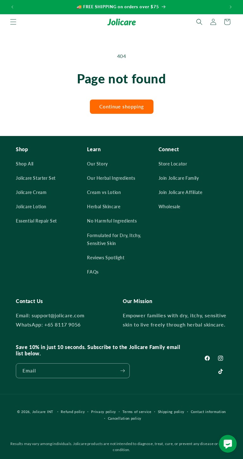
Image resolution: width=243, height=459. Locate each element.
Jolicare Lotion (31, 206)
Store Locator (173, 163)
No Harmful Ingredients (112, 220)
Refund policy (73, 412)
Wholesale (169, 206)
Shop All (25, 163)
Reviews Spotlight (105, 257)
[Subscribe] (122, 370)
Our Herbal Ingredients (111, 178)
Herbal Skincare (103, 206)
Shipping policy (171, 412)
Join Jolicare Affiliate (180, 192)
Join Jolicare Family (179, 178)
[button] (13, 22)
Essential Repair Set (36, 220)
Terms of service (137, 412)
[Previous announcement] (12, 7)
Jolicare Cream (31, 192)
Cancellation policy (124, 418)
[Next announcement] (231, 7)
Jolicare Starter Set (36, 178)
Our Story (97, 163)
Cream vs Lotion (104, 192)
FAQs (92, 272)
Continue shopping (121, 106)
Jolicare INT (42, 412)
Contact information (208, 412)
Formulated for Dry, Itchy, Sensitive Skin (114, 239)
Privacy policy (103, 412)
